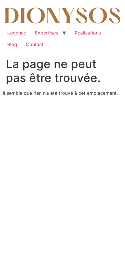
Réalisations (88, 33)
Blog (12, 44)
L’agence (16, 33)
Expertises (46, 33)
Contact (35, 44)
